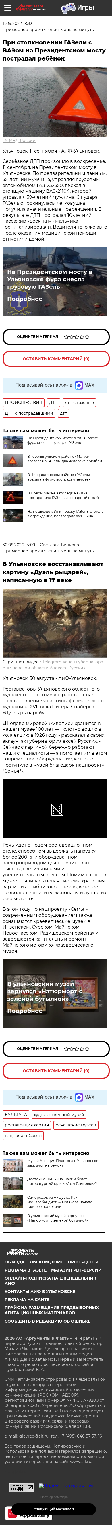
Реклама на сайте (27, 1299)
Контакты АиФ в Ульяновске (40, 1291)
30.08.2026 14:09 (19, 544)
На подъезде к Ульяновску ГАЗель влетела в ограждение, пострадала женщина (65, 513)
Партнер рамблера (54, 1497)
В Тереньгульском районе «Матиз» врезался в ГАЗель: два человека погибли (64, 458)
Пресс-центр (83, 1262)
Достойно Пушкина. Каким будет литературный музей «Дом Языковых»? (62, 1181)
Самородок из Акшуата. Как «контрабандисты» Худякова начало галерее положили (59, 1202)
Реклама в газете (26, 1270)
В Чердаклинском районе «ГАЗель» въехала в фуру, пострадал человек (59, 477)
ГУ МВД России (19, 140)
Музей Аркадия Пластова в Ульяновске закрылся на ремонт (62, 1163)
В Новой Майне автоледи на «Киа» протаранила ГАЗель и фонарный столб (63, 495)
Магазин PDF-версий (76, 1270)
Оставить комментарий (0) (56, 358)
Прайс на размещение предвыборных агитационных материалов (52, 1310)
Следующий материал (54, 1509)
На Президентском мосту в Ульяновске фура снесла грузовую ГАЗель (49, 279)
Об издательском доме (34, 1262)
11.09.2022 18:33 (17, 23)
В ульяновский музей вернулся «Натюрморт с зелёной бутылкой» (44, 991)
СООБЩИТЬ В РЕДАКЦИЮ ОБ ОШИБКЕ (47, 1321)
